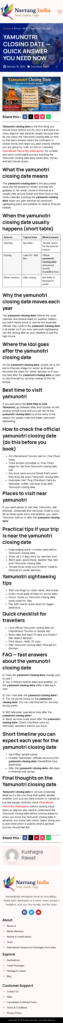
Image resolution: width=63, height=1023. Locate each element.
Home (7, 28)
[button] (60, 11)
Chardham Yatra (40, 66)
